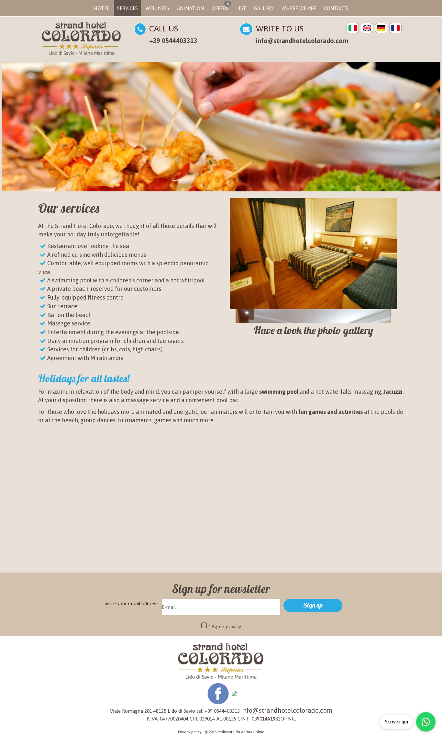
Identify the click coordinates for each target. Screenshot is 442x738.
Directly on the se (54, 536)
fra (395, 28)
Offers (220, 6)
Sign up (313, 605)
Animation (190, 8)
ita (352, 28)
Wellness (157, 8)
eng (367, 28)
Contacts (336, 8)
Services (127, 8)
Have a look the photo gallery (313, 330)
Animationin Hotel (388, 545)
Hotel (101, 8)
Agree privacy (226, 626)
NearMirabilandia (274, 545)
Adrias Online (252, 732)
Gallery (264, 8)
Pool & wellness (165, 536)
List (241, 8)
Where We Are (299, 8)
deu (381, 28)
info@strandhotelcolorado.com (302, 40)
